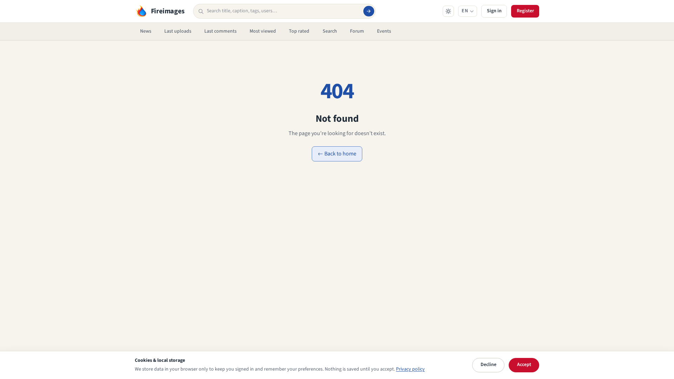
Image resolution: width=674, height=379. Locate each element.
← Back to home (337, 154)
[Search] (368, 11)
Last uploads (177, 31)
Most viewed (263, 31)
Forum (357, 31)
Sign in (494, 10)
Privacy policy (410, 369)
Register (525, 10)
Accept (524, 364)
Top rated (299, 31)
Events (384, 31)
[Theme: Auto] (448, 11)
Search (330, 31)
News (145, 31)
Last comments (220, 31)
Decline (488, 364)
